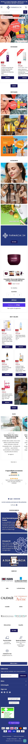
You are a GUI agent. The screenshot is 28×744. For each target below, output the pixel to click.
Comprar (14, 85)
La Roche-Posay (4, 74)
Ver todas (14, 630)
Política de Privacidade (19, 736)
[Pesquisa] (25, 12)
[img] (14, 474)
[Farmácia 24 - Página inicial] (14, 8)
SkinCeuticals (4, 370)
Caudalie (4, 344)
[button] (6, 273)
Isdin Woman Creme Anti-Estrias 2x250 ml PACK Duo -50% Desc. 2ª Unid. (7, 396)
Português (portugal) (13, 698)
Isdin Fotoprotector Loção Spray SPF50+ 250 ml (20, 337)
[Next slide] (23, 273)
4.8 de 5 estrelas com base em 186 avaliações (14, 502)
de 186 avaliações (13, 475)
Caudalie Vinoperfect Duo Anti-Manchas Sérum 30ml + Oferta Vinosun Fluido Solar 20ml (7, 340)
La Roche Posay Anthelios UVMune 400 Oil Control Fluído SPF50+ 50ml (20, 368)
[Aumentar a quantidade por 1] (20, 295)
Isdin (17, 339)
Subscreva (23, 675)
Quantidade (14, 291)
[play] (14, 561)
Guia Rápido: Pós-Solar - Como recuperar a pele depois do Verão (11, 436)
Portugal (13, 702)
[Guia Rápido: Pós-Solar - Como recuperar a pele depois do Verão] (11, 423)
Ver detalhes (14, 288)
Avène (19, 75)
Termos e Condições (7, 736)
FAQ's (20, 738)
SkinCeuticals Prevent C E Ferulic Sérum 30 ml (6, 368)
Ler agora (10, 454)
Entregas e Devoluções (12, 738)
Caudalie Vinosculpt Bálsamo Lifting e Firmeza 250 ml (14, 280)
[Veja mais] (14, 104)
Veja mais (13, 462)
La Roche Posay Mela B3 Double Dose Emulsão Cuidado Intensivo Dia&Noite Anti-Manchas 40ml (7, 70)
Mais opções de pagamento (14, 308)
